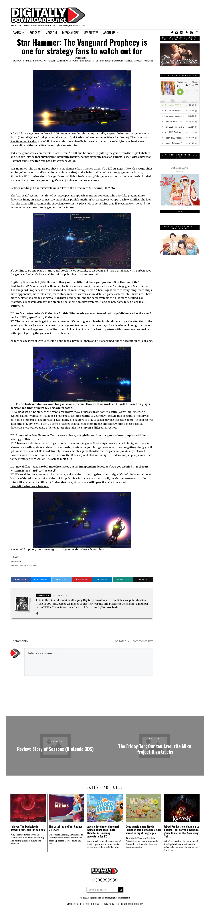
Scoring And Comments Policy (130, 904)
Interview (27, 60)
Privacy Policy (108, 904)
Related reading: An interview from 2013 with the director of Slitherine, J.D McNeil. (64, 188)
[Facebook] (172, 32)
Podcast (35, 32)
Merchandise (70, 32)
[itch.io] (181, 32)
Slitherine (61, 60)
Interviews (37, 60)
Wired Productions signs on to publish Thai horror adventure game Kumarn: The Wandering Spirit (181, 831)
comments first (143, 641)
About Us (109, 32)
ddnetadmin (82, 58)
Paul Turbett (49, 60)
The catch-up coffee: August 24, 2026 (65, 828)
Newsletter (90, 32)
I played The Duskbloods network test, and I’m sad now (27, 828)
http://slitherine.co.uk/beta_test (29, 486)
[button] (120, 889)
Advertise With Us (75, 904)
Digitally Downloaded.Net (120, 897)
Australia (17, 60)
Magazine (51, 32)
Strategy (138, 60)
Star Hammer (72, 60)
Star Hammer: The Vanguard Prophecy (116, 60)
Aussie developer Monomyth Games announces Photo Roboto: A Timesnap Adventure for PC (103, 831)
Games (17, 32)
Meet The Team (92, 904)
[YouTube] (176, 32)
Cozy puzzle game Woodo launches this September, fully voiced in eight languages (143, 829)
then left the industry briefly (36, 156)
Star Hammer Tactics (89, 60)
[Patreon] (186, 32)
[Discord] (191, 32)
